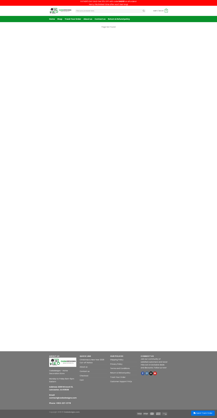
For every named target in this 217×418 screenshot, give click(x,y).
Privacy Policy (116, 364)
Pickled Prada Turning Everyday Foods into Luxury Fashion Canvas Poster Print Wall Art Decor (93, 290)
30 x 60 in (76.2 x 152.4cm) (123, 57)
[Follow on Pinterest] (155, 373)
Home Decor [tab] (143, 305)
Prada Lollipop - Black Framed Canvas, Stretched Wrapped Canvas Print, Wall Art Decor (133, 154)
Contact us (100, 19)
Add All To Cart (138, 182)
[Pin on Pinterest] (124, 192)
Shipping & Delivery (114, 206)
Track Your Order (73, 19)
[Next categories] (173, 330)
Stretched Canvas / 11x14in (157, 159)
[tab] (99, 206)
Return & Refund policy (119, 19)
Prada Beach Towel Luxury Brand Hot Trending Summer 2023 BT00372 (133, 145)
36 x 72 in (140, 57)
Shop (59, 19)
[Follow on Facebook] (143, 373)
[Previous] (49, 277)
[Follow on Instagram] (147, 373)
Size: (113, 52)
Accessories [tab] (156, 305)
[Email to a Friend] (120, 192)
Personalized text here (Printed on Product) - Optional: (135, 63)
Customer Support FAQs (121, 381)
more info (153, 89)
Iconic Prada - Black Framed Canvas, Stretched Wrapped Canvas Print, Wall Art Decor (133, 163)
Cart (82, 380)
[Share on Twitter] (116, 192)
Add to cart (144, 76)
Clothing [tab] (130, 305)
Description (99, 206)
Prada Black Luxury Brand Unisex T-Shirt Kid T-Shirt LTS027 (122, 289)
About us (88, 19)
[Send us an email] (151, 373)
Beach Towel (122, 29)
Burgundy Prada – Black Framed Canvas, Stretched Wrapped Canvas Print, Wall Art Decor (62, 290)
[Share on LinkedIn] (128, 192)
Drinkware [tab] (168, 305)
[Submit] (144, 11)
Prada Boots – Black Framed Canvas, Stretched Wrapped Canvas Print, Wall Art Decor (151, 290)
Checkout (84, 375)
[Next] (167, 277)
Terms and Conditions (120, 368)
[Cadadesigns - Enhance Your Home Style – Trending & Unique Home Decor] (60, 11)
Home (52, 19)
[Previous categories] (43, 330)
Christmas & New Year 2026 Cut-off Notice (92, 361)
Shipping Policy (116, 359)
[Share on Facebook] (112, 192)
